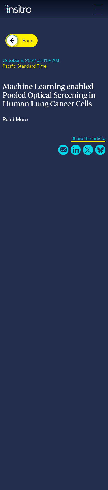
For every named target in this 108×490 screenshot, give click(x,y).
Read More (15, 119)
